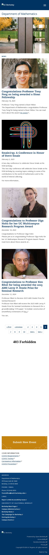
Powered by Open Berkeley (37, 537)
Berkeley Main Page (9, 506)
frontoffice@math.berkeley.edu (14, 493)
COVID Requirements (11, 456)
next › (33, 332)
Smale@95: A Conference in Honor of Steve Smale (23, 154)
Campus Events (8, 520)
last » (41, 332)
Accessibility (42, 539)
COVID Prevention (9, 464)
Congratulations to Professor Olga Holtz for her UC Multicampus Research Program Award (22, 223)
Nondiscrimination (40, 542)
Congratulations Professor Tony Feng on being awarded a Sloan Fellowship (21, 94)
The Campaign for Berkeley (12, 514)
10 (25, 332)
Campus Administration (11, 509)
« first (10, 327)
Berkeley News (8, 512)
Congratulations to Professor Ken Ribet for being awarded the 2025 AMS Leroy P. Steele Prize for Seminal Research (22, 286)
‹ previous (19, 327)
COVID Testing (8, 458)
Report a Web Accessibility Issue (14, 500)
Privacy (44, 545)
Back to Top (43, 552)
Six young (24, 113)
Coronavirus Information (12, 461)
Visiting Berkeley (8, 517)
